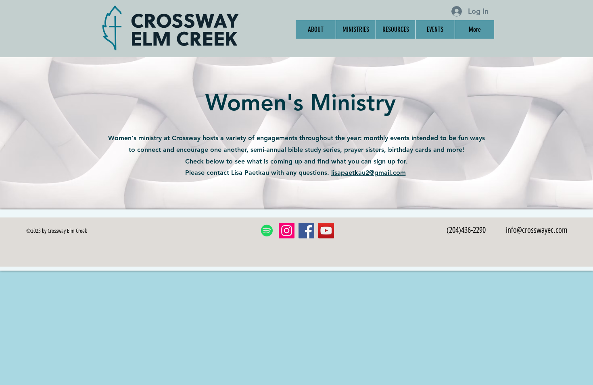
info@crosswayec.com (537, 230)
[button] (356, 29)
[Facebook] (306, 230)
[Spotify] (267, 230)
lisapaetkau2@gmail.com (368, 172)
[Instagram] (286, 230)
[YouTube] (326, 230)
